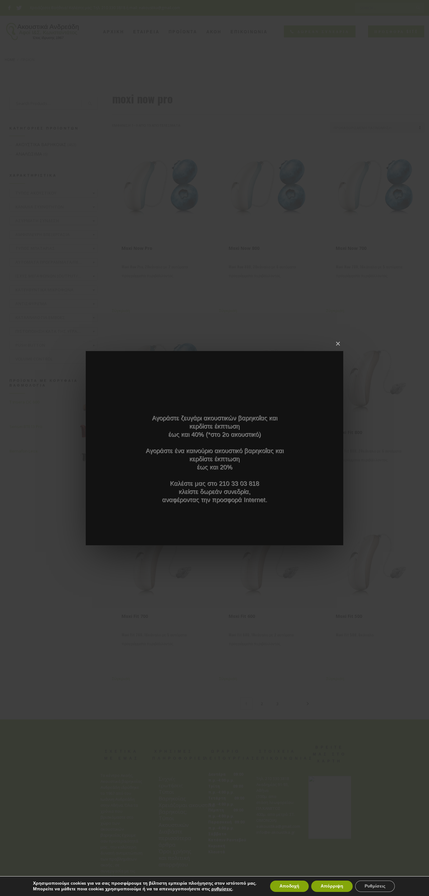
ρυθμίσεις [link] (221, 889)
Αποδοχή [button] (289, 886)
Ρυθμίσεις (375, 886)
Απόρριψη (332, 886)
